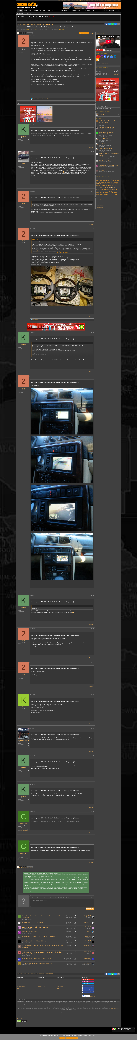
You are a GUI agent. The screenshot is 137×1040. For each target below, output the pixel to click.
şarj (103, 192)
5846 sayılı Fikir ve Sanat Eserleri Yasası (99, 1004)
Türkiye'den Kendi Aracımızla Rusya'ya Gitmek (106, 133)
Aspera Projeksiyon (100, 207)
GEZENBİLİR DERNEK (80, 0)
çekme (112, 180)
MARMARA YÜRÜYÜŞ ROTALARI (106, 158)
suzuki (110, 192)
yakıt (111, 194)
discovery (104, 183)
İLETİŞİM (118, 0)
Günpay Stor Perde (100, 205)
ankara (106, 179)
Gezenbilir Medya (41, 984)
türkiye (101, 194)
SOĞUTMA (101, 151)
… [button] (23, 33)
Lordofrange (24, 964)
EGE (100, 167)
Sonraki (29, 33)
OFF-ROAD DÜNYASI (49, 10)
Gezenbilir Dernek (41, 982)
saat (101, 192)
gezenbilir (108, 185)
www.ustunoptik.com (24, 830)
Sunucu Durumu (20, 1018)
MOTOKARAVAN (103, 130)
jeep (101, 187)
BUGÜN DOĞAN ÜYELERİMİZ (103, 111)
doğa (112, 183)
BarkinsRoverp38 (25, 949)
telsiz (97, 194)
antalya (111, 179)
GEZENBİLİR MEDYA (90, 0)
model (101, 189)
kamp (105, 187)
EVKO (23, 942)
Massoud (23, 955)
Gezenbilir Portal (41, 986)
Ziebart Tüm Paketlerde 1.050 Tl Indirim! (35, 927)
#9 (93, 628)
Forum (20, 10)
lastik (97, 189)
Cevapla (92, 96)
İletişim (18, 988)
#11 (93, 694)
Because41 (116, 74)
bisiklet (105, 180)
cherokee (115, 182)
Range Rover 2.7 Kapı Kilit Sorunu (33, 922)
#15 (93, 811)
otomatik (106, 191)
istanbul (27, 746)
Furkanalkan (24, 919)
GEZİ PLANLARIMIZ (103, 136)
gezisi (115, 185)
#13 (93, 755)
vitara (105, 194)
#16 (93, 841)
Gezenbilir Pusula (41, 979)
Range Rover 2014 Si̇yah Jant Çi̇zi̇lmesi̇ (34, 941)
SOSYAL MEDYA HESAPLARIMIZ (101, 0)
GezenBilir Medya (73, 1012)
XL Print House (99, 203)
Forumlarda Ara (27, 13)
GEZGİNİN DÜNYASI (64, 10)
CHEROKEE (101, 125)
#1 (93, 35)
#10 (93, 662)
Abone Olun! (93, 996)
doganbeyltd (24, 923)
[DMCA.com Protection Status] (22, 1021)
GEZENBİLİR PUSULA (62, 0)
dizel (109, 183)
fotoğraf (103, 185)
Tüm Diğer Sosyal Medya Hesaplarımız (90, 994)
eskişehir (27, 828)
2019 (28, 29)
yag (108, 194)
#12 (93, 728)
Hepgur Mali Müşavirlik (100, 201)
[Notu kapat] (134, 1028)
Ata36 (23, 960)
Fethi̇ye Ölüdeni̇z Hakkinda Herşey (108, 165)
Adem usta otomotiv (86, 947)
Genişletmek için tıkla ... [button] (62, 252)
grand (97, 187)
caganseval (24, 937)
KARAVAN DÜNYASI (35, 10)
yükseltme (99, 195)
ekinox (102, 114)
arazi (101, 180)
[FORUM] (18, 25)
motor (113, 189)
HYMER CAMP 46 (104, 160)
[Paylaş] (92, 36)
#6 (93, 332)
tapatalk (114, 192)
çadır (109, 180)
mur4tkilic (24, 933)
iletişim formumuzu (115, 1008)
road (114, 191)
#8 (93, 595)
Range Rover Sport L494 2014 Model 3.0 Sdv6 (36, 958)
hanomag (101, 170)
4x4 (101, 179)
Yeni (25, 10)
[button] (28, 10)
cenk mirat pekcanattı (106, 182)
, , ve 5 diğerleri (41, 98)
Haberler (19, 984)
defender (98, 183)
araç (114, 179)
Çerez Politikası (60, 986)
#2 (93, 124)
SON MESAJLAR (100, 118)
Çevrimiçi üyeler (101, 104)
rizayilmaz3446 (25, 928)
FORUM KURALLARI (112, 0)
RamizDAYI (88, 917)
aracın (97, 180)
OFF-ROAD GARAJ (103, 172)
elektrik (98, 185)
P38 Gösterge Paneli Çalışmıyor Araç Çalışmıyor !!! (37, 963)
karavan (112, 187)
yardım (115, 194)
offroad (101, 191)
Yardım (58, 988)
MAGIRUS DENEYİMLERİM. (106, 127)
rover (97, 192)
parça (110, 191)
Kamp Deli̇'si (102, 144)
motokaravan (107, 189)
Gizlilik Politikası (60, 984)
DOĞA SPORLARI (77, 10)
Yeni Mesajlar (20, 13)
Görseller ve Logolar (21, 986)
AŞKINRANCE (88, 933)
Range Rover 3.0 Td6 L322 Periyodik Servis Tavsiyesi (38, 936)
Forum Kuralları (60, 979)
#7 (93, 376)
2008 (97, 179)
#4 (93, 191)
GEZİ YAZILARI (89, 10)
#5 (93, 228)
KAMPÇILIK (101, 141)
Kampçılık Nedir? (103, 139)
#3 (93, 151)
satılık (106, 192)
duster (116, 183)
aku (103, 179)
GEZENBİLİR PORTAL (71, 0)
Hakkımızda (20, 979)
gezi (113, 185)
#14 (93, 784)
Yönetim (19, 982)
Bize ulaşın (117, 1023)
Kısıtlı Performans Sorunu (30, 932)
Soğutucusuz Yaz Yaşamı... (106, 148)
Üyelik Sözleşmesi (60, 982)
